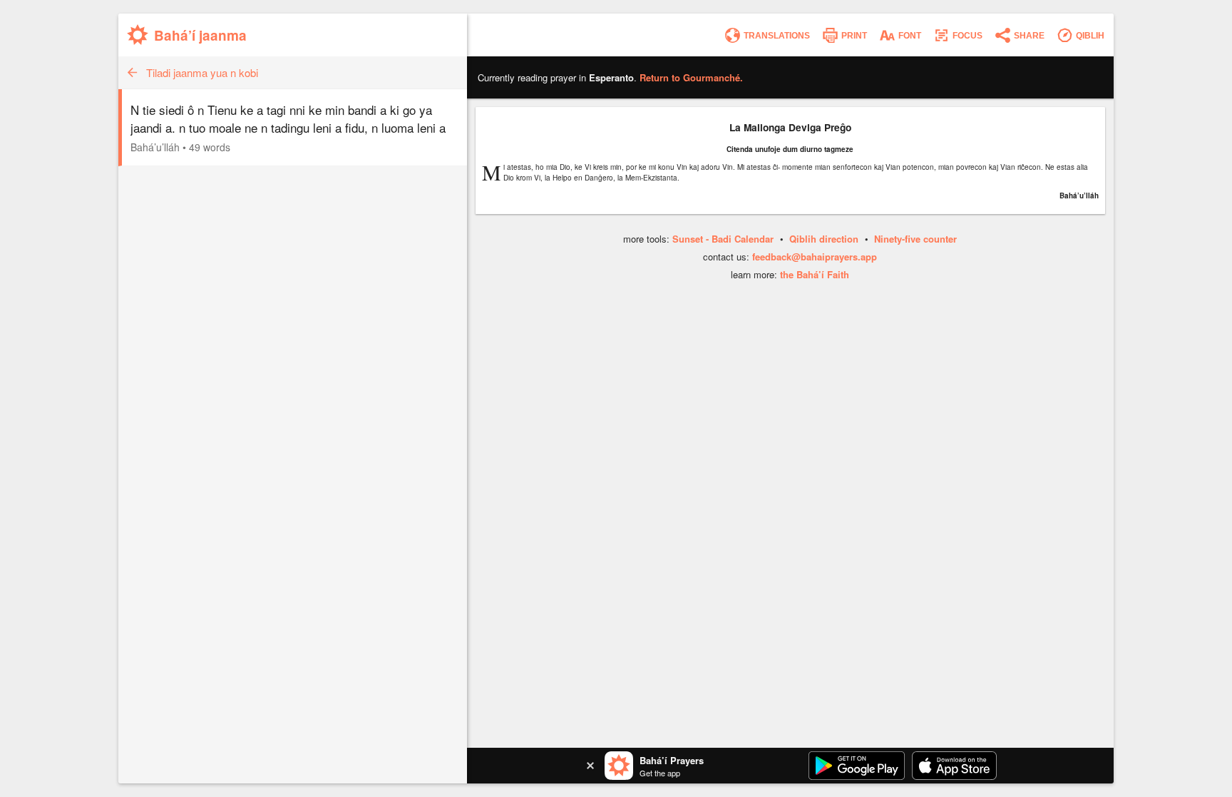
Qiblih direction (823, 238)
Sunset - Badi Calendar (723, 238)
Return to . (691, 77)
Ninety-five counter (915, 238)
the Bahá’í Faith (814, 274)
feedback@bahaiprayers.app (814, 256)
